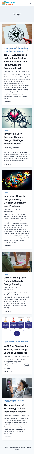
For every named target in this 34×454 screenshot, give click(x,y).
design (26, 48)
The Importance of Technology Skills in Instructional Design (15, 408)
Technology (7, 51)
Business (21, 47)
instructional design (16, 50)
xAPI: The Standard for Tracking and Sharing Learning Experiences (16, 349)
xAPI (5, 339)
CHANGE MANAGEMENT (10, 47)
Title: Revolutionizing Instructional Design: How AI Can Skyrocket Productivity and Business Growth (16, 61)
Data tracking (11, 339)
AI (17, 47)
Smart (25, 50)
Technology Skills (17, 51)
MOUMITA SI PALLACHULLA (12, 71)
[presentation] (17, 34)
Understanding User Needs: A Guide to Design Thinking (15, 281)
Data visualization (17, 48)
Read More (8, 101)
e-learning (12, 341)
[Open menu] (30, 3)
